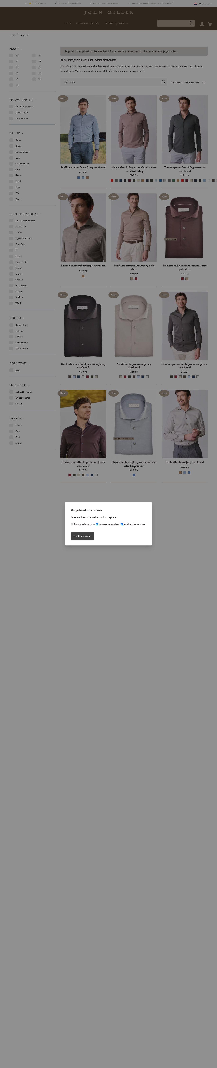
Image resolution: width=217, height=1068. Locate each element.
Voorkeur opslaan (82, 536)
